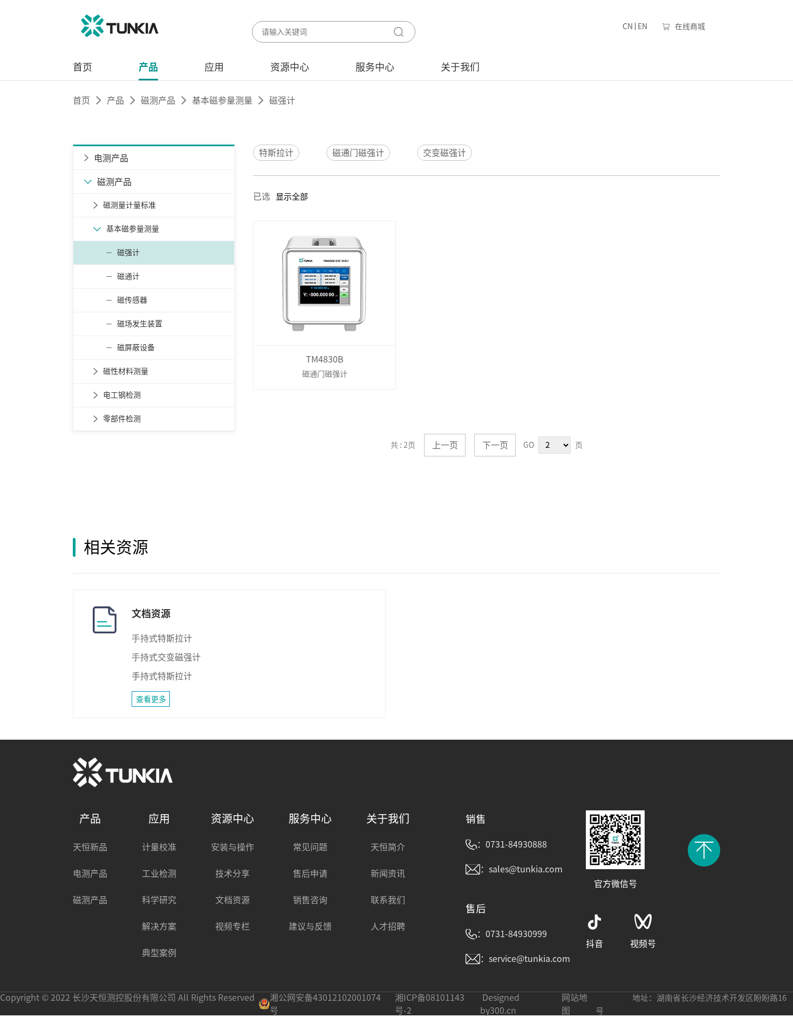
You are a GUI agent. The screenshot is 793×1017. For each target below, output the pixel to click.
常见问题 (310, 847)
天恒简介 (388, 847)
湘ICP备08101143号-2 (429, 1004)
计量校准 (159, 847)
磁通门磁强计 (358, 152)
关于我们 (460, 67)
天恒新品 (90, 847)
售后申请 (310, 873)
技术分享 (232, 873)
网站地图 (574, 1004)
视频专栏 (232, 926)
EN (642, 26)
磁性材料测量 (125, 371)
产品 (148, 67)
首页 (82, 67)
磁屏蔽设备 (136, 347)
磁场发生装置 (139, 323)
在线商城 (690, 26)
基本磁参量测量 (222, 100)
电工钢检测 (122, 395)
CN (628, 26)
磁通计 (128, 276)
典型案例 (159, 952)
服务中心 (375, 67)
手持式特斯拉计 (162, 676)
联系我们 (388, 900)
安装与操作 (232, 847)
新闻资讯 (388, 873)
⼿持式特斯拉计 (162, 638)
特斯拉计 (276, 152)
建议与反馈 (310, 926)
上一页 (445, 445)
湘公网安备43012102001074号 (325, 1004)
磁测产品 (158, 100)
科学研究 (159, 900)
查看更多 (151, 699)
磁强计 (128, 252)
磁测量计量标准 (129, 205)
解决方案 (159, 926)
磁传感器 (132, 300)
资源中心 (289, 67)
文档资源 (232, 900)
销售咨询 (310, 900)
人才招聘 (388, 926)
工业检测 (159, 873)
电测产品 (90, 873)
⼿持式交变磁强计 (166, 657)
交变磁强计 (444, 152)
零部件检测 (122, 418)
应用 (214, 67)
